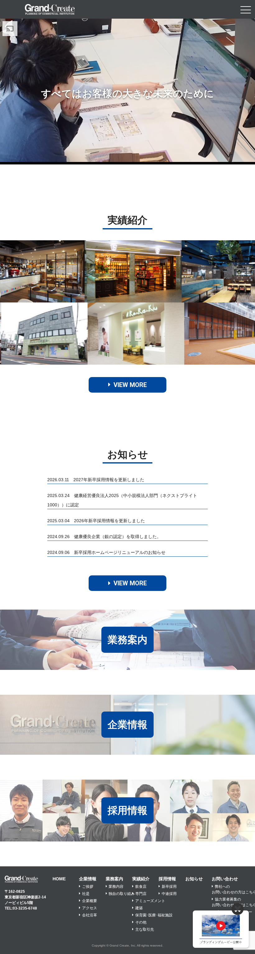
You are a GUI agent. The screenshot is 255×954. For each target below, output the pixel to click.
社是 (86, 894)
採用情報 (167, 878)
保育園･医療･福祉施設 (154, 915)
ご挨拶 (87, 886)
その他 (140, 922)
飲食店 (140, 886)
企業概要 (89, 901)
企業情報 (87, 878)
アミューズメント (150, 901)
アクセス (89, 908)
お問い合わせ (225, 878)
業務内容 (116, 886)
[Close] (238, 909)
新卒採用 (169, 886)
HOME (59, 878)
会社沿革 (89, 915)
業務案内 (114, 878)
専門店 (140, 894)
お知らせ (194, 878)
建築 (139, 908)
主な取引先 (144, 929)
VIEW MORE (130, 385)
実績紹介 (141, 878)
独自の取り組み (122, 894)
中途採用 (169, 894)
